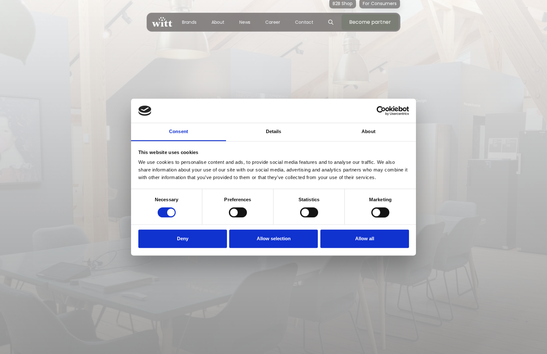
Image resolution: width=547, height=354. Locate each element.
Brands (189, 22)
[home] (162, 22)
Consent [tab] (178, 131)
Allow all (364, 238)
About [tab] (368, 131)
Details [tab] (273, 131)
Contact (304, 22)
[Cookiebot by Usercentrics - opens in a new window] (381, 110)
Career (272, 22)
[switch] (238, 212)
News (245, 22)
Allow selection (274, 238)
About (218, 22)
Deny (182, 238)
